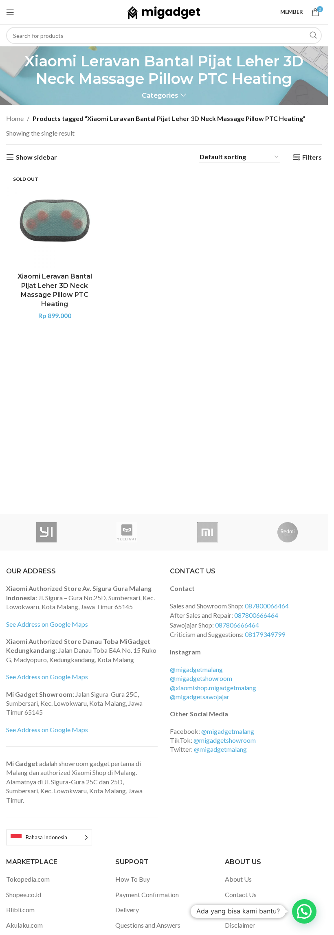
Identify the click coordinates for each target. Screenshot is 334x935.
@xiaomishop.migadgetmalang (213, 687)
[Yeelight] (127, 532)
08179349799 (265, 634)
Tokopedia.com (28, 879)
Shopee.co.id (23, 894)
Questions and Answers (147, 925)
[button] (304, 911)
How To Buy (132, 879)
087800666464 (256, 615)
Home (15, 118)
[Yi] (46, 532)
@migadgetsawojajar (199, 696)
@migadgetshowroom (201, 678)
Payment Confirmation (147, 894)
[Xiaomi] (207, 532)
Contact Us (241, 894)
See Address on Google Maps (47, 624)
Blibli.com (20, 909)
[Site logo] (163, 11)
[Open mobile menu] (10, 12)
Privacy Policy (245, 909)
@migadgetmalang (196, 669)
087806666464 (237, 625)
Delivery (127, 909)
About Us (238, 879)
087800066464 (267, 606)
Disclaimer (240, 925)
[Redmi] (288, 532)
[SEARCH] (313, 35)
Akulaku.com (24, 925)
